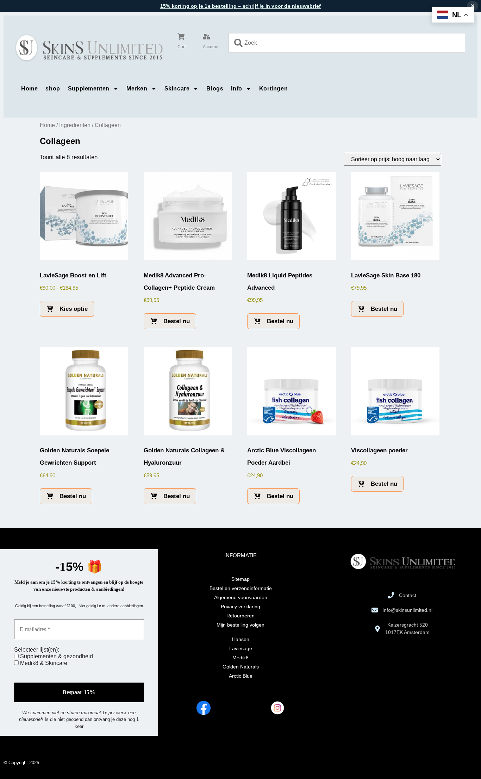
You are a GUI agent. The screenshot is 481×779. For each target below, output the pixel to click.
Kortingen (273, 89)
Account (210, 46)
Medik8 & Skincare (43, 663)
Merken (137, 89)
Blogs (214, 89)
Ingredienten (74, 125)
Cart (181, 46)
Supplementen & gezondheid (56, 656)
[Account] (206, 36)
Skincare (177, 89)
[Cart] (181, 36)
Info (236, 89)
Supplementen (89, 89)
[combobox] (347, 43)
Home (29, 89)
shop (52, 89)
